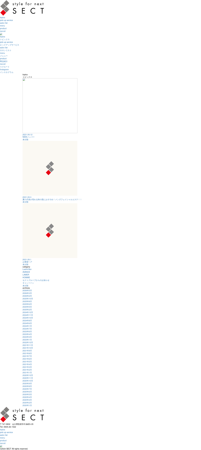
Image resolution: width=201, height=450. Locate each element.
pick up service (6, 20)
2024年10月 (28, 317)
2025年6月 (27, 304)
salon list (4, 22)
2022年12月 (28, 342)
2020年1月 (27, 405)
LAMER (26, 274)
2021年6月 (27, 358)
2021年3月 (27, 367)
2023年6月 (27, 331)
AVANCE (26, 271)
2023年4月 (27, 334)
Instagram (6, 70)
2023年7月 (27, 328)
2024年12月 (28, 312)
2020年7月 (27, 388)
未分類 (25, 139)
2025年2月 (27, 309)
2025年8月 (27, 301)
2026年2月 (27, 295)
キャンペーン (28, 282)
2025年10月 (28, 298)
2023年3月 (27, 336)
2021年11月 (28, 345)
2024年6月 (27, 323)
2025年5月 (27, 306)
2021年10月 (28, 347)
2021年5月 (27, 361)
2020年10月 (28, 380)
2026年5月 (27, 290)
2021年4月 (27, 364)
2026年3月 (27, 293)
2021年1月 (27, 372)
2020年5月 (27, 394)
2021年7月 (27, 356)
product (3, 28)
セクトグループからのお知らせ (36, 280)
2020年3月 (27, 399)
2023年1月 (27, 339)
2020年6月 (27, 391)
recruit (2, 31)
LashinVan (27, 269)
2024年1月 (27, 326)
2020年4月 (27, 397)
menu (2, 25)
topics (2, 17)
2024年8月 (27, 320)
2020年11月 (28, 378)
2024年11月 (28, 315)
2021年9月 (27, 350)
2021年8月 (27, 353)
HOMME (26, 277)
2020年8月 (27, 386)
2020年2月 (27, 402)
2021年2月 (27, 369)
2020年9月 (27, 383)
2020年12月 (28, 375)
